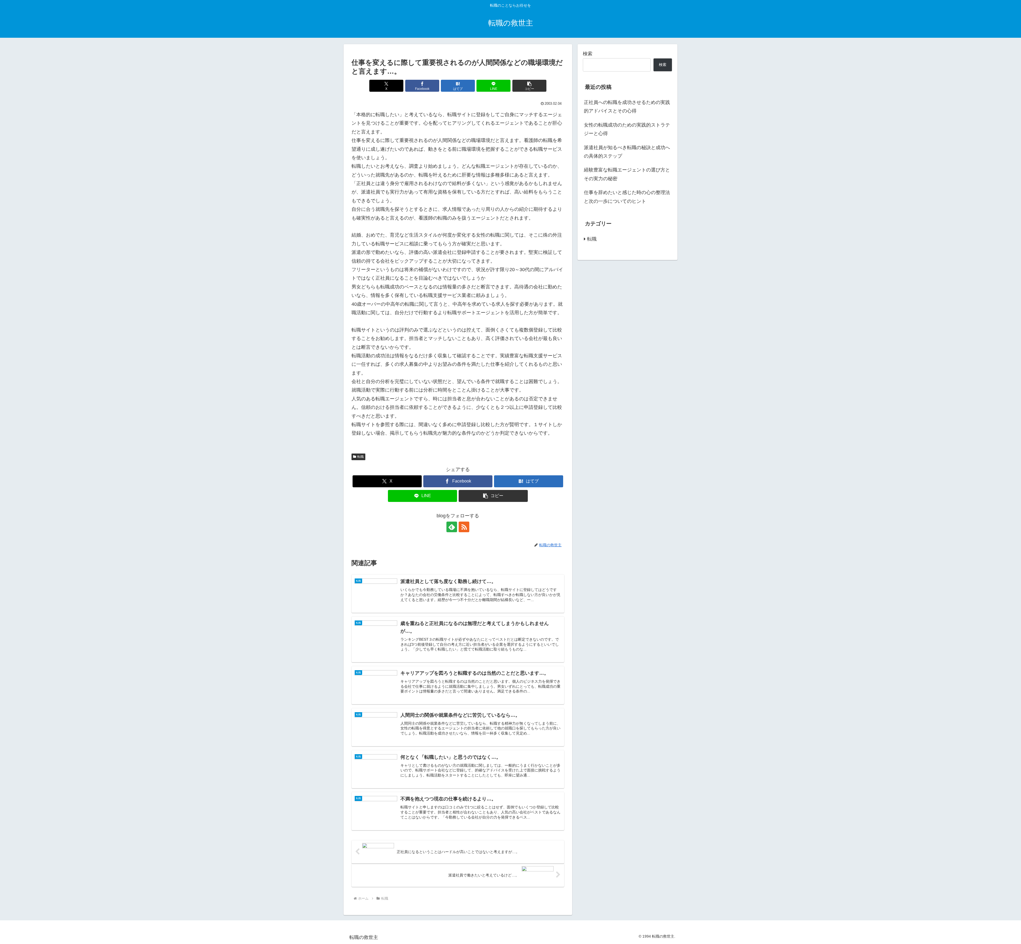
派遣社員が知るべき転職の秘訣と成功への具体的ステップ (627, 152)
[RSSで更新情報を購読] (464, 527)
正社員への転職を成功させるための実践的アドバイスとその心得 (627, 107)
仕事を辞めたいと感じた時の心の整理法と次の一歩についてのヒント (627, 197)
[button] (529, 86)
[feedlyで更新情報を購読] (451, 527)
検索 (587, 53)
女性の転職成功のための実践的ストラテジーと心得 (627, 129)
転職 (360, 457)
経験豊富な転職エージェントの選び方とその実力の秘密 (627, 174)
